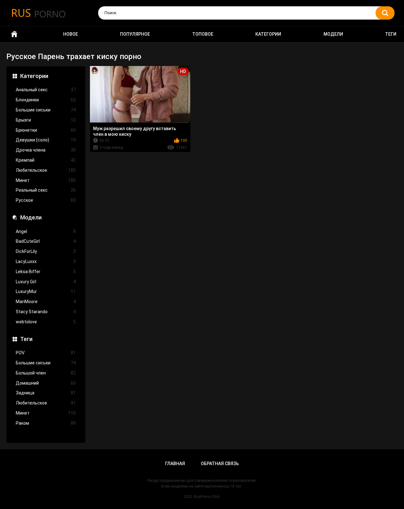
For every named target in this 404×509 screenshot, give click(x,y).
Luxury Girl (46, 281)
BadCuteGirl (46, 241)
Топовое (202, 34)
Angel (46, 231)
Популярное (135, 34)
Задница (46, 392)
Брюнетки (46, 130)
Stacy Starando (46, 311)
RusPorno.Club (206, 496)
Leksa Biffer (46, 271)
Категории (268, 34)
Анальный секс (46, 89)
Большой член (46, 372)
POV (46, 352)
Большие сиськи (46, 109)
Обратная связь (220, 463)
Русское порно (14, 34)
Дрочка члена (46, 150)
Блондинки (46, 99)
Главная (175, 463)
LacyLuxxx (46, 261)
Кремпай (46, 160)
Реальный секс (46, 190)
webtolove (46, 321)
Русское (46, 200)
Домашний (46, 383)
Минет (46, 180)
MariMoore (46, 301)
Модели (333, 34)
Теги (390, 34)
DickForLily (46, 251)
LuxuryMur (46, 291)
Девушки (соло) (46, 139)
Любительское (46, 170)
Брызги (46, 120)
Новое (70, 34)
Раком (46, 423)
